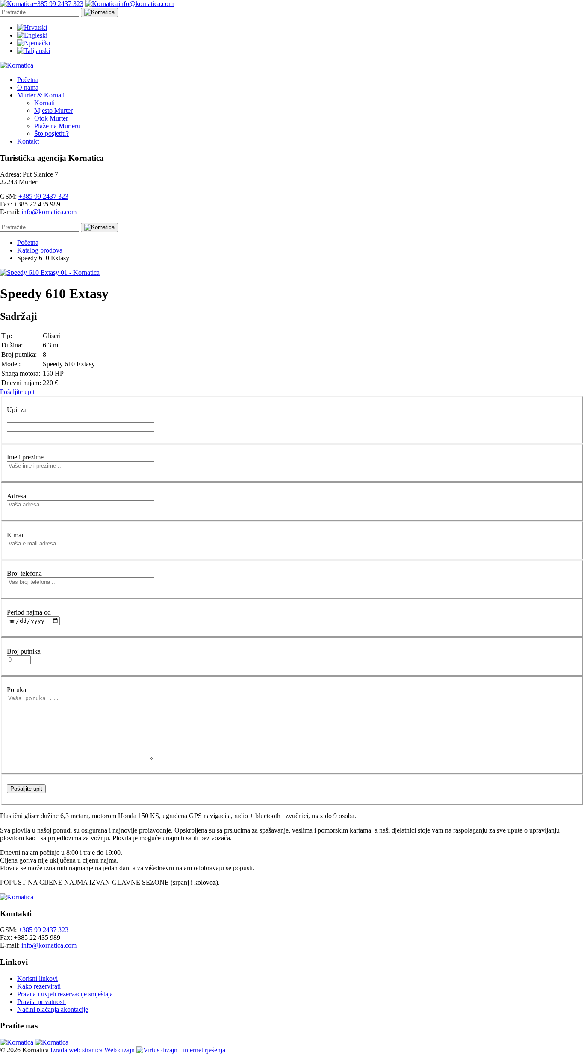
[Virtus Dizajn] (180, 1050)
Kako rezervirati (39, 986)
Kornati (44, 102)
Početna (27, 79)
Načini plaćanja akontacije (52, 1009)
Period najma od (29, 612)
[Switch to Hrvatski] (32, 27)
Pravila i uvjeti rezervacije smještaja (65, 994)
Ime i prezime (25, 457)
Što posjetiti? (51, 133)
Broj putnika (24, 651)
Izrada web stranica (76, 1050)
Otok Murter (51, 118)
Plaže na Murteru (57, 126)
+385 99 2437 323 (43, 196)
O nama (27, 87)
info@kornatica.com (49, 211)
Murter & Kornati (41, 95)
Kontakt (28, 141)
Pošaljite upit (17, 391)
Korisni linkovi (37, 978)
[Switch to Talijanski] (33, 50)
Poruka (16, 689)
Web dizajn (119, 1050)
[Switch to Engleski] (32, 35)
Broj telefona (24, 573)
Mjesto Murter (53, 110)
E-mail (16, 535)
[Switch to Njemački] (33, 43)
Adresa (16, 496)
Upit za (17, 409)
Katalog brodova (39, 250)
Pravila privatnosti (41, 1001)
